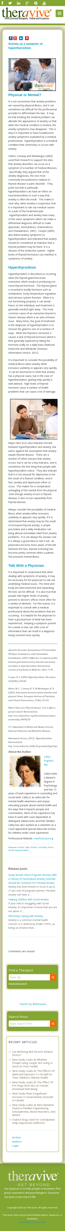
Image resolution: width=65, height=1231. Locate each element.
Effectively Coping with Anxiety (25, 916)
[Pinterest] (35, 3)
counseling (42, 847)
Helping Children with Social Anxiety (28, 899)
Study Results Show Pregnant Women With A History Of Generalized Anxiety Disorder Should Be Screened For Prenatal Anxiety (32, 878)
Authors (16, 1141)
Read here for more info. (33, 1222)
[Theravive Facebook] (2, 3)
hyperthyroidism (22, 850)
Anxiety (21, 847)
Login (15, 1145)
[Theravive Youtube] (44, 3)
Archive (16, 1137)
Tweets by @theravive (32, 1004)
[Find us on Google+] (27, 3)
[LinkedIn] (18, 3)
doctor (50, 847)
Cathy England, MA (49, 760)
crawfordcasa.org (43, 838)
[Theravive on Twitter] (10, 3)
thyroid (11, 850)
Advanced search (18, 983)
